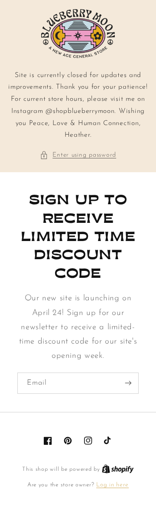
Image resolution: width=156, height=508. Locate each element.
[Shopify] (118, 469)
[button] (78, 155)
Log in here (112, 485)
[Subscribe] (128, 383)
